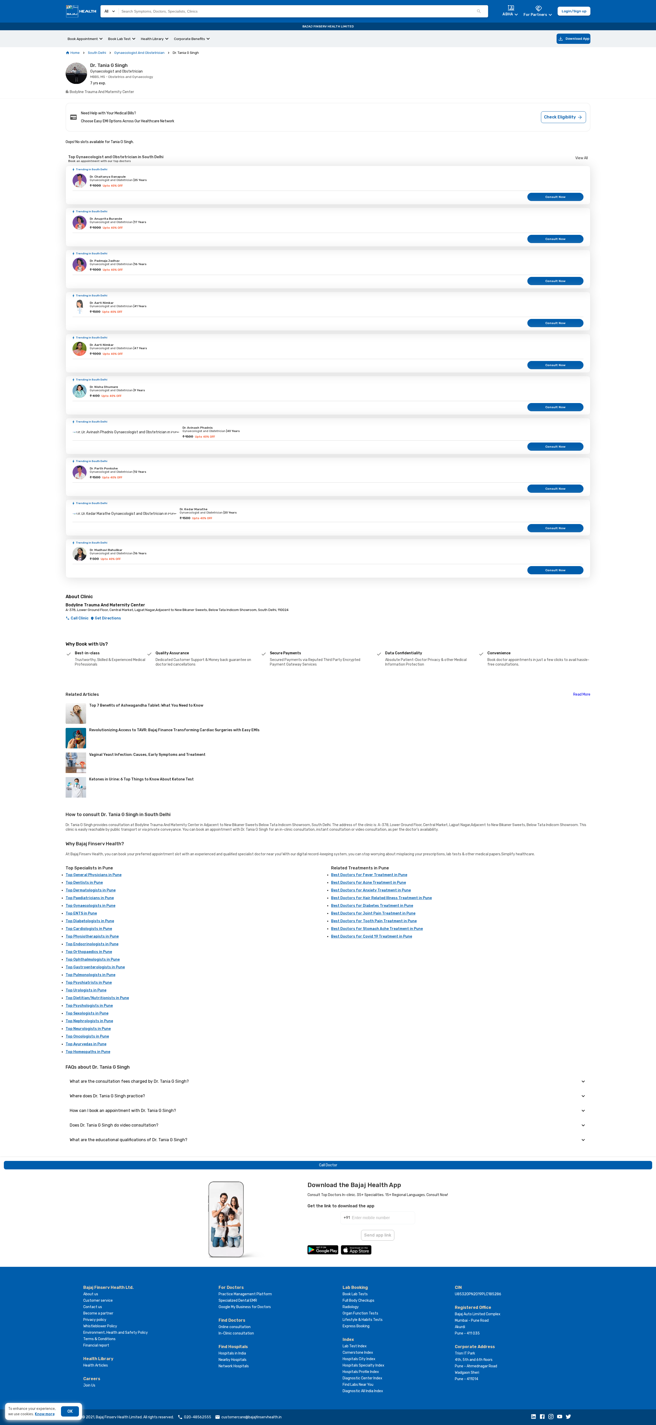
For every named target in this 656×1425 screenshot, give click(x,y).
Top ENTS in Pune (81, 913)
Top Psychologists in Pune (89, 1005)
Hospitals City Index (359, 1359)
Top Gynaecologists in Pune (90, 906)
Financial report (96, 1345)
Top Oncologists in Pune (87, 1036)
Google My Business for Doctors (245, 1307)
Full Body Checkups (358, 1300)
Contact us (92, 1307)
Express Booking (356, 1326)
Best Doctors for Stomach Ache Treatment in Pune (377, 929)
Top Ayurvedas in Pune (86, 1044)
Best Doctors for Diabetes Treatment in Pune (372, 906)
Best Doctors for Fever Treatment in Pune (369, 875)
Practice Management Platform (245, 1294)
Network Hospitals (234, 1366)
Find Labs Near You (358, 1384)
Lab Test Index (355, 1346)
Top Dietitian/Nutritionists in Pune (97, 998)
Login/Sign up (574, 11)
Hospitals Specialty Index (363, 1365)
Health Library (152, 39)
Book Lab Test (119, 39)
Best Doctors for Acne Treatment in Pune (368, 882)
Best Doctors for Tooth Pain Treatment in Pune (374, 921)
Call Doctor (328, 1165)
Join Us (89, 1385)
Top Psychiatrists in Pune (89, 982)
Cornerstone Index (358, 1352)
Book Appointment (83, 39)
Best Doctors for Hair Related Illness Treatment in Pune (381, 898)
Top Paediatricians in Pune (90, 898)
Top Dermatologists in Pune (91, 890)
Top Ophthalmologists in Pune (93, 959)
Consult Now (555, 197)
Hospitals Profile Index (361, 1372)
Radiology (351, 1307)
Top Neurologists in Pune (88, 1029)
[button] (534, 1417)
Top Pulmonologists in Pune (90, 975)
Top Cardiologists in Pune (89, 929)
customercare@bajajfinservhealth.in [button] (251, 1417)
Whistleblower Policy (100, 1326)
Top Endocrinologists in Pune (92, 944)
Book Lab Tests (355, 1294)
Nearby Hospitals (233, 1360)
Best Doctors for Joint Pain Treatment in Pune (373, 913)
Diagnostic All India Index (363, 1391)
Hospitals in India (232, 1353)
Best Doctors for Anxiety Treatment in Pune (371, 890)
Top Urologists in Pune (86, 990)
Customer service (98, 1300)
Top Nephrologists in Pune (89, 1021)
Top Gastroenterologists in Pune (95, 967)
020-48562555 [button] (197, 1417)
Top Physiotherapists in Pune (92, 936)
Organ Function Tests (360, 1313)
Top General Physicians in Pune (93, 875)
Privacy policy (94, 1320)
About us (90, 1294)
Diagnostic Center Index (362, 1378)
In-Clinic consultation (236, 1333)
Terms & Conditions (99, 1339)
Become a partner (98, 1313)
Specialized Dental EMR (238, 1300)
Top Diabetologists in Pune (90, 921)
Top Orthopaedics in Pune (89, 952)
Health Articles (95, 1365)
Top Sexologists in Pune (87, 1013)
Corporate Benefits (189, 39)
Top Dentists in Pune (84, 882)
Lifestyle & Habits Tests (363, 1320)
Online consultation (235, 1327)
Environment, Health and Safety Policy (115, 1332)
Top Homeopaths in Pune (88, 1052)
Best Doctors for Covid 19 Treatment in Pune (371, 936)
